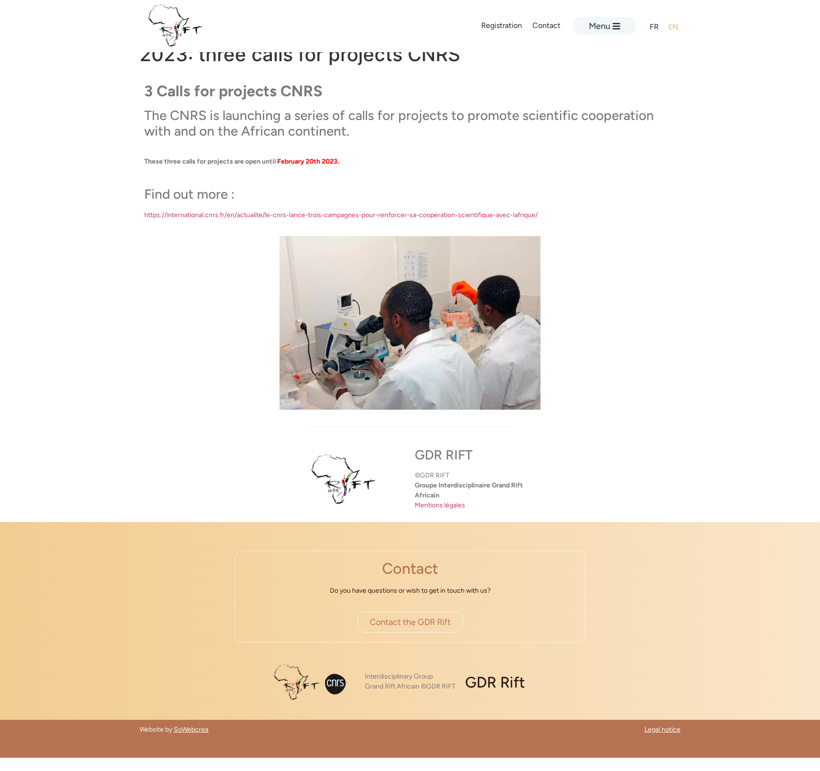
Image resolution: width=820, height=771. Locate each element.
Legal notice (662, 729)
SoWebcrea (191, 729)
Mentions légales (440, 505)
